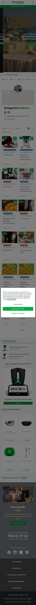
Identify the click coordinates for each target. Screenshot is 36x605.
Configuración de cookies (18, 313)
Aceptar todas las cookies (18, 308)
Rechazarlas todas (18, 304)
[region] (18, 302)
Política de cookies (11, 299)
